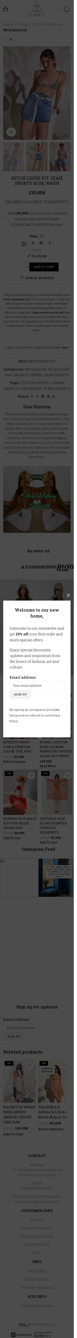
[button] (7, 1330)
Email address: (23, 677)
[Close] (68, 595)
